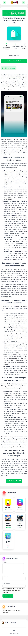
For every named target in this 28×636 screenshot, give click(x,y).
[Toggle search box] (23, 2)
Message (4, 562)
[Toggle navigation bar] (4, 2)
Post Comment (8, 596)
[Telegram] (14, 630)
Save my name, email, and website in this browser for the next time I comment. (13, 590)
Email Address (6, 583)
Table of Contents (9, 68)
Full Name (5, 576)
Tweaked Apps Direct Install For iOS (13, 13)
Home (4, 13)
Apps (8, 13)
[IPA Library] (14, 2)
